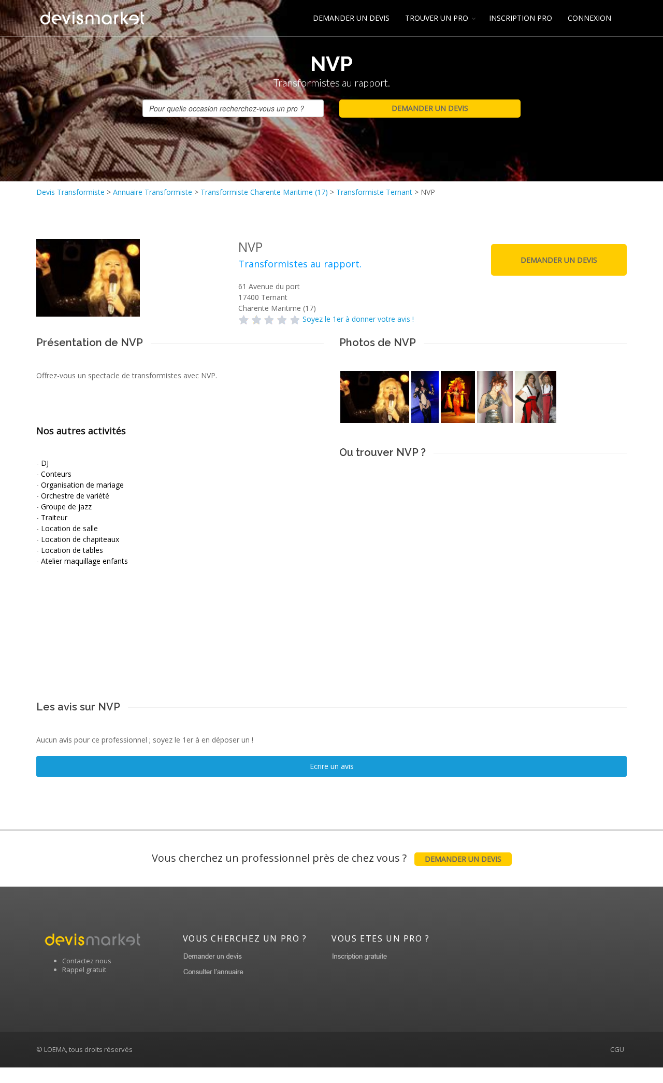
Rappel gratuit (84, 969)
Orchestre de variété (75, 496)
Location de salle (69, 528)
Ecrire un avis (332, 766)
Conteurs (56, 474)
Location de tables (72, 550)
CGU (617, 1049)
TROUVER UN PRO (436, 18)
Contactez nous (86, 960)
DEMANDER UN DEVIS (351, 18)
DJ (45, 463)
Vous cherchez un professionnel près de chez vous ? (326, 858)
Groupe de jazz (66, 506)
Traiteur (54, 517)
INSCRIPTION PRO (520, 18)
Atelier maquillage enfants (84, 561)
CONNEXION (589, 18)
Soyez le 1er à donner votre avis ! (358, 319)
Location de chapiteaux (80, 539)
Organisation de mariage (82, 485)
